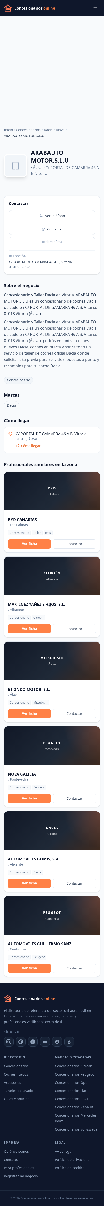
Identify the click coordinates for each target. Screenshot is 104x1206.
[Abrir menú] (95, 8)
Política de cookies (69, 1167)
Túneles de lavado (18, 1090)
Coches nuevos (16, 1074)
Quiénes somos (16, 1151)
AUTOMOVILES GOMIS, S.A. (34, 859)
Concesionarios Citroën (73, 1066)
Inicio (8, 130)
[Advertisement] (52, 70)
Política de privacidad (72, 1159)
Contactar (74, 544)
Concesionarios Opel (71, 1082)
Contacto (11, 1159)
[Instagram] (9, 1042)
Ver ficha (29, 543)
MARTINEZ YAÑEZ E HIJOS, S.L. (36, 604)
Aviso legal (63, 1151)
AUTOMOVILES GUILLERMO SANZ (39, 944)
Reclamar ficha (52, 242)
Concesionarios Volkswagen (77, 1129)
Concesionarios (28, 130)
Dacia (48, 130)
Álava (60, 130)
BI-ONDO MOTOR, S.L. (29, 689)
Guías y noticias (16, 1099)
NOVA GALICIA (22, 774)
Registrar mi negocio (21, 1176)
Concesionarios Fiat (70, 1090)
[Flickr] (45, 1042)
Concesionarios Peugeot (74, 1074)
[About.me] (57, 1042)
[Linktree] (69, 1042)
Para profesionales (19, 1167)
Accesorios (12, 1082)
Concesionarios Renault (74, 1107)
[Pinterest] (21, 1042)
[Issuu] (33, 1042)
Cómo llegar (31, 445)
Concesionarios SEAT (71, 1099)
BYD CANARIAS (22, 519)
